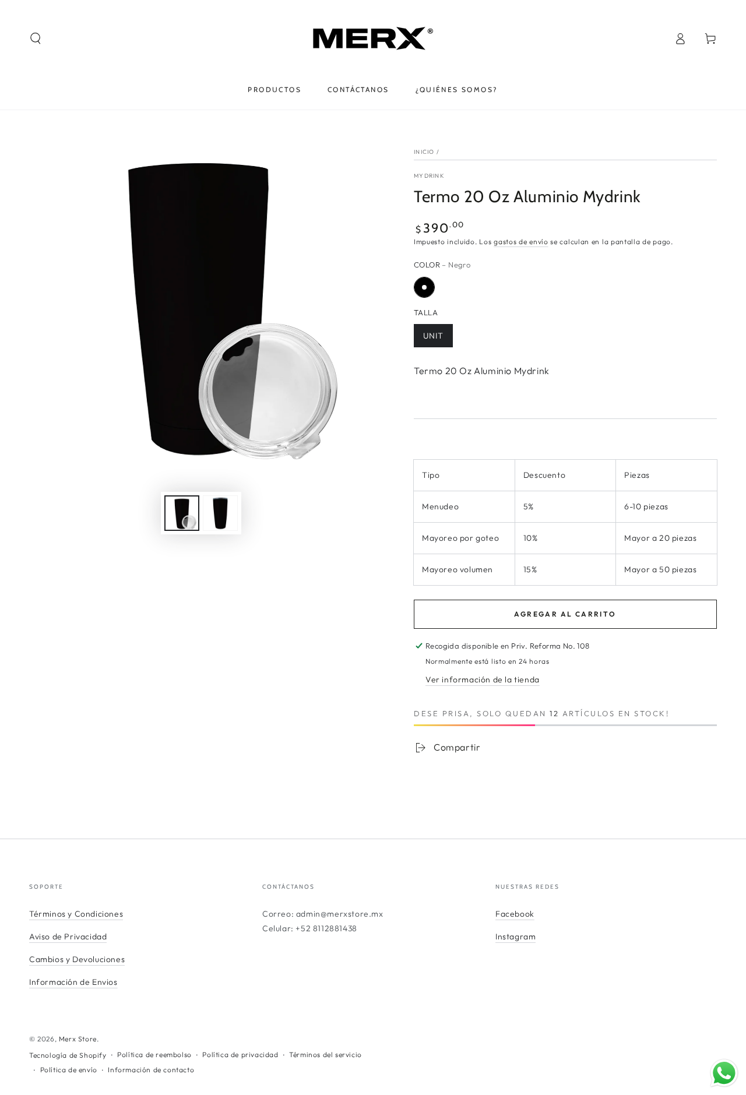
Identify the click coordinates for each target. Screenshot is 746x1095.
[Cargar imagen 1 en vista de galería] (181, 513)
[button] (35, 38)
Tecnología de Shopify (68, 1055)
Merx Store (78, 1038)
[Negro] (424, 287)
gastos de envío (521, 241)
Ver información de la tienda (482, 679)
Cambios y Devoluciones (77, 959)
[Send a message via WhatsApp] (724, 1073)
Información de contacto (151, 1069)
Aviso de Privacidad (68, 936)
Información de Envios (73, 982)
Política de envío (68, 1069)
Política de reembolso (154, 1054)
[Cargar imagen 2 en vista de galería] (220, 513)
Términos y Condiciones (76, 914)
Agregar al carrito (565, 614)
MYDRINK (429, 175)
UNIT (433, 335)
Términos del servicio (325, 1054)
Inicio (424, 152)
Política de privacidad (240, 1054)
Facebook (514, 914)
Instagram (515, 936)
